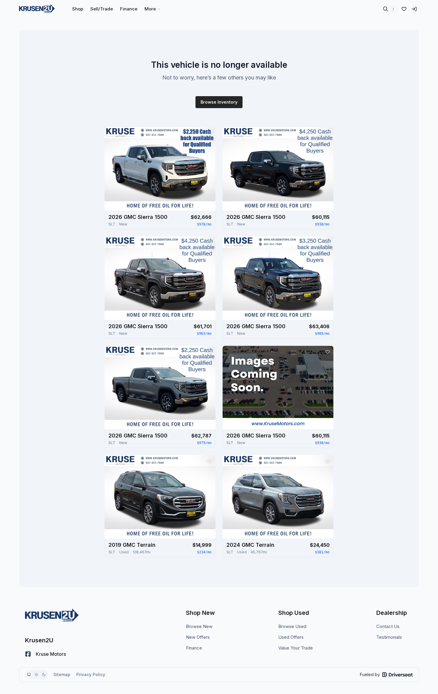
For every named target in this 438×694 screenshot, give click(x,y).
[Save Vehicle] (209, 133)
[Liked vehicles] (404, 9)
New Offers (198, 637)
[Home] (37, 9)
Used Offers (291, 637)
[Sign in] (414, 9)
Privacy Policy (90, 674)
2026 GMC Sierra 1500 (137, 217)
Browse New (199, 626)
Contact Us (388, 626)
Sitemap (61, 674)
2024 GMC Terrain (250, 545)
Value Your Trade (295, 648)
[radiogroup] (36, 674)
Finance (194, 648)
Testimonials (389, 637)
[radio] (28, 674)
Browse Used (292, 626)
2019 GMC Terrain (132, 545)
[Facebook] (28, 654)
